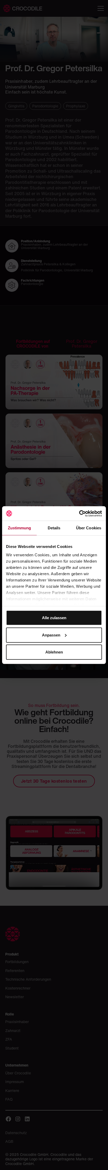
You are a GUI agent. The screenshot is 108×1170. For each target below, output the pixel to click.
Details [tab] (54, 528)
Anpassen (51, 635)
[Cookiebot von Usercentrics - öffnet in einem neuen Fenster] (79, 513)
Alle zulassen (54, 618)
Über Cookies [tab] (88, 528)
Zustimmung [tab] (19, 528)
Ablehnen (54, 652)
